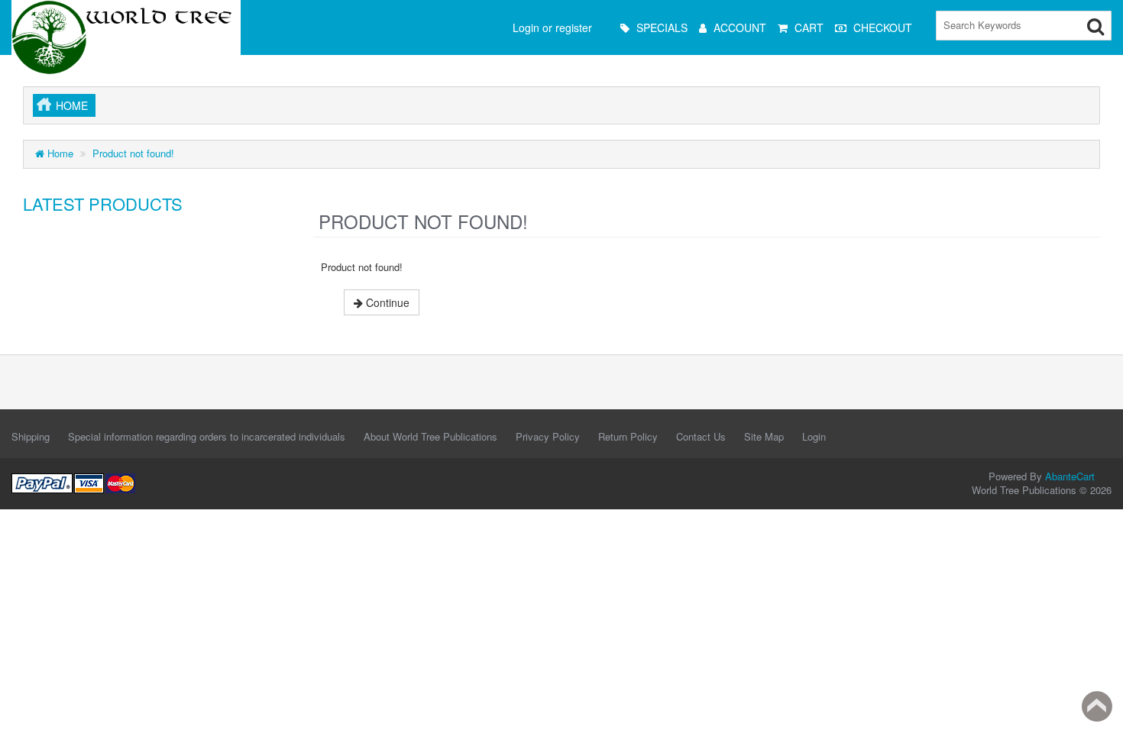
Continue (386, 302)
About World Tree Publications (430, 436)
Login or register (552, 27)
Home (72, 105)
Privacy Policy (548, 436)
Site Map (764, 436)
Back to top (1097, 706)
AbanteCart (1070, 476)
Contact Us (701, 436)
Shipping (30, 436)
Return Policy (628, 436)
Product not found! (133, 153)
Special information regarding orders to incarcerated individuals (206, 436)
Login (814, 436)
